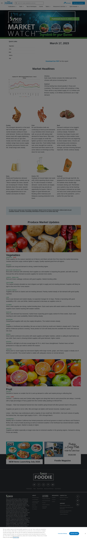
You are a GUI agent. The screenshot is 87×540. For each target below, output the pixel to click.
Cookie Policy (16, 537)
